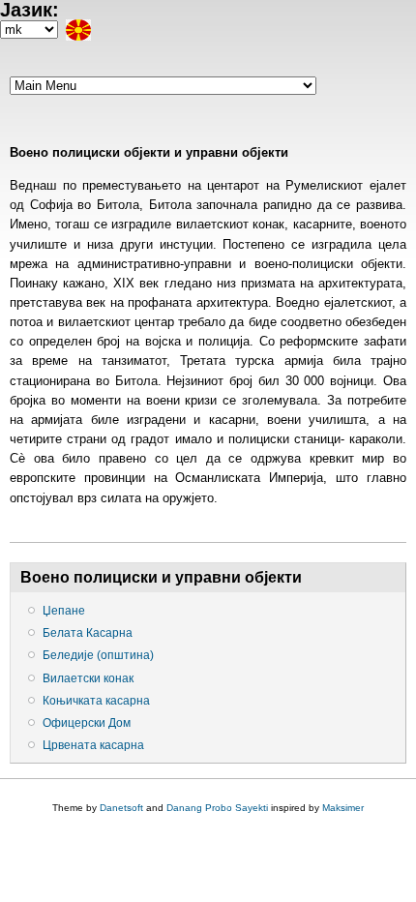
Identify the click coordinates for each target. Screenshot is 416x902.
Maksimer (343, 807)
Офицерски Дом (87, 723)
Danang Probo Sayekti (217, 807)
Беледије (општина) (98, 655)
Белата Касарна (88, 633)
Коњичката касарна (96, 700)
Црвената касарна (93, 745)
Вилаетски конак (88, 678)
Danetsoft (121, 807)
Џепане (64, 610)
